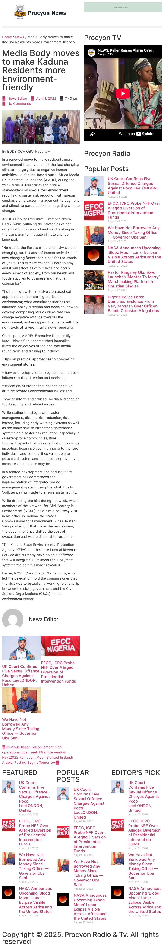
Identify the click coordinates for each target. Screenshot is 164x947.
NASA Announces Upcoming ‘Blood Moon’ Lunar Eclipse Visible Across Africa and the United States (134, 255)
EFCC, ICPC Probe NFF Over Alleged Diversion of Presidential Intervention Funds (58, 672)
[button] (82, 27)
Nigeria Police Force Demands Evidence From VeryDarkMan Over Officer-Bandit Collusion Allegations (133, 304)
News (19, 37)
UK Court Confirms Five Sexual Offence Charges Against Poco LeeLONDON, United (21, 675)
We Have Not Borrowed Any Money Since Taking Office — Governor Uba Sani (20, 728)
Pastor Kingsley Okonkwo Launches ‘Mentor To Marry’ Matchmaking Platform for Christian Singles (134, 279)
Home (7, 37)
